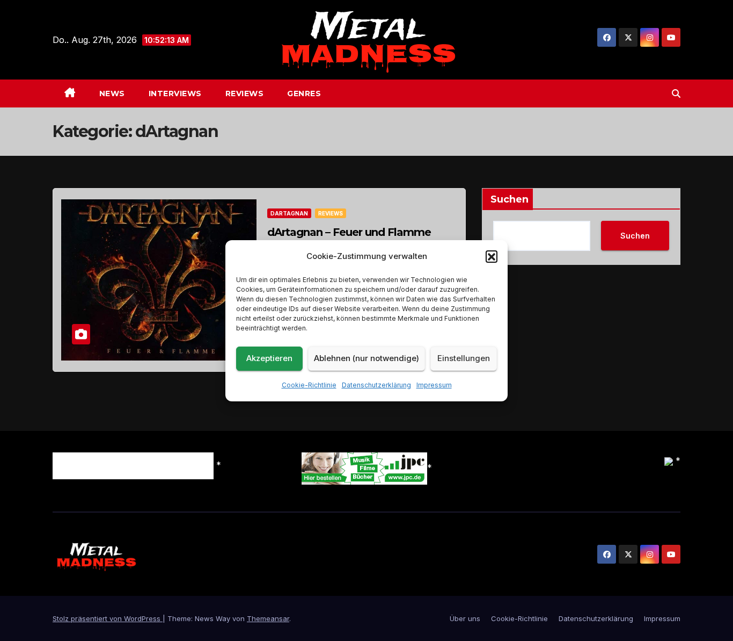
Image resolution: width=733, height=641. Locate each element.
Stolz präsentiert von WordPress (108, 618)
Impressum (434, 385)
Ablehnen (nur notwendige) (366, 358)
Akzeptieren (269, 358)
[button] (491, 256)
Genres (304, 93)
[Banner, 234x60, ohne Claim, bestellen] (364, 468)
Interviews (175, 93)
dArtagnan (289, 213)
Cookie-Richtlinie (309, 385)
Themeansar (268, 618)
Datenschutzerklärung (376, 385)
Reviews (244, 93)
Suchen (509, 199)
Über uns (465, 618)
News (112, 93)
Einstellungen (463, 358)
